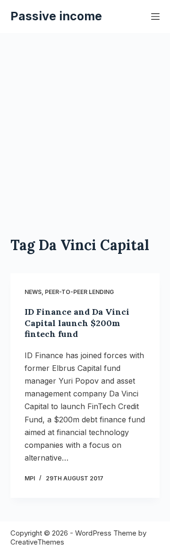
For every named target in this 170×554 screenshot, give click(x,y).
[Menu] (155, 16)
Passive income (56, 16)
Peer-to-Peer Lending (79, 291)
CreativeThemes (37, 541)
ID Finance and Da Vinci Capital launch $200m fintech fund (77, 322)
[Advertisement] (85, 146)
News (33, 291)
